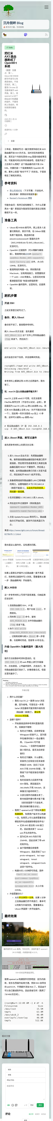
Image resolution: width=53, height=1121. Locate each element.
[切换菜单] (46, 6)
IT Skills (10, 47)
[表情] (12, 1105)
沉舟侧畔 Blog (13, 23)
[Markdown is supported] (9, 1105)
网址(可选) (10, 1080)
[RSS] (46, 35)
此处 (27, 254)
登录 (31, 1105)
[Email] (4, 35)
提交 (40, 1105)
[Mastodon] (25, 35)
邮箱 (9, 1075)
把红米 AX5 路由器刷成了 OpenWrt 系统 (11, 59)
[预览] (16, 1105)
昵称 (9, 1070)
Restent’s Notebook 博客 (21, 198)
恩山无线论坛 (16, 190)
